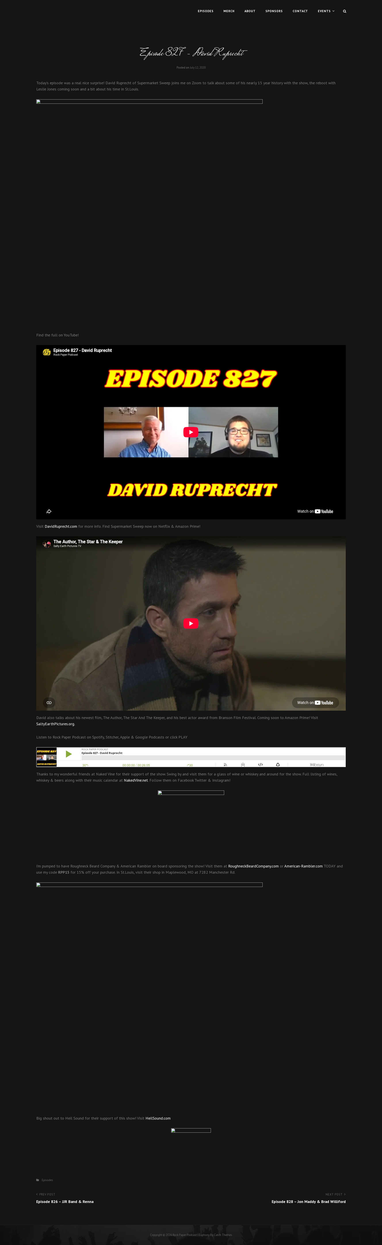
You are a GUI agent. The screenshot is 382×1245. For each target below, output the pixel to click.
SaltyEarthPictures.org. (55, 723)
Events (324, 11)
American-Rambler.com (303, 866)
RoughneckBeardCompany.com (253, 866)
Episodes (206, 11)
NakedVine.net (136, 780)
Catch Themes (223, 1235)
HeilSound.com (158, 1118)
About (250, 11)
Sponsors (274, 11)
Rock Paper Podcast (185, 1235)
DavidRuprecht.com (61, 526)
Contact (300, 11)
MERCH (229, 11)
